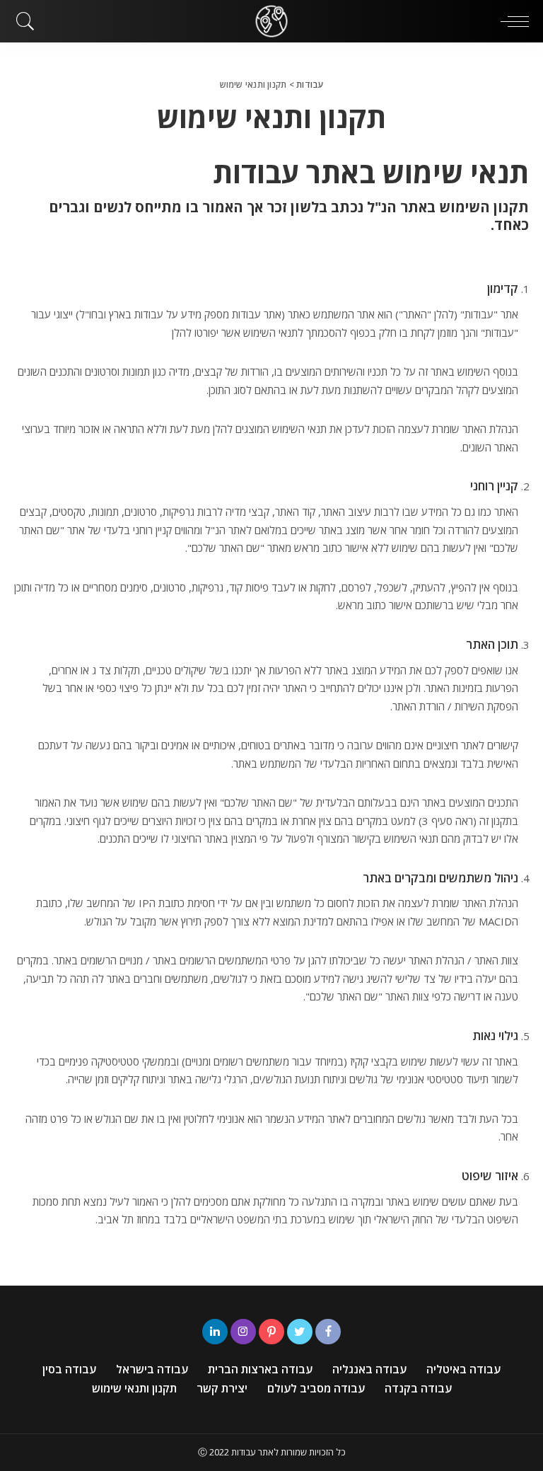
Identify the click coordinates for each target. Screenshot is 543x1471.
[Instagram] (243, 1331)
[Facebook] (328, 1331)
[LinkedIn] (215, 1331)
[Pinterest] (271, 1331)
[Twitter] (300, 1331)
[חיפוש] (29, 21)
